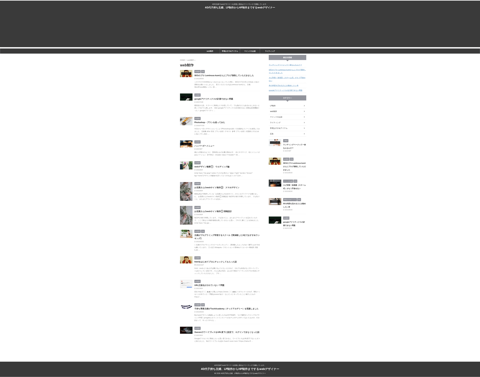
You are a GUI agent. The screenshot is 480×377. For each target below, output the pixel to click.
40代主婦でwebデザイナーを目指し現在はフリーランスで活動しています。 (240, 365)
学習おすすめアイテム (230, 51)
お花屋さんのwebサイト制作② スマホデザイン (216, 187)
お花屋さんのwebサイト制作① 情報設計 (213, 211)
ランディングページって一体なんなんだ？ (285, 65)
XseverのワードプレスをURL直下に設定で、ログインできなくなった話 (226, 332)
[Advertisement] (240, 29)
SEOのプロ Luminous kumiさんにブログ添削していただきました (224, 75)
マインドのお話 (250, 51)
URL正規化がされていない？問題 (209, 285)
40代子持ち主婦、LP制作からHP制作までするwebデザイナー (240, 7)
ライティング (270, 51)
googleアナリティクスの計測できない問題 (213, 99)
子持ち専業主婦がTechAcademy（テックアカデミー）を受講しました (226, 308)
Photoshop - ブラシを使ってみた (209, 122)
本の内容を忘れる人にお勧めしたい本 (283, 85)
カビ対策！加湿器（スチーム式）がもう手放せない (287, 79)
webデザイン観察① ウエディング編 (211, 166)
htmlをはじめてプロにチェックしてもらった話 (215, 261)
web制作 (210, 51)
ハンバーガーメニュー (204, 146)
